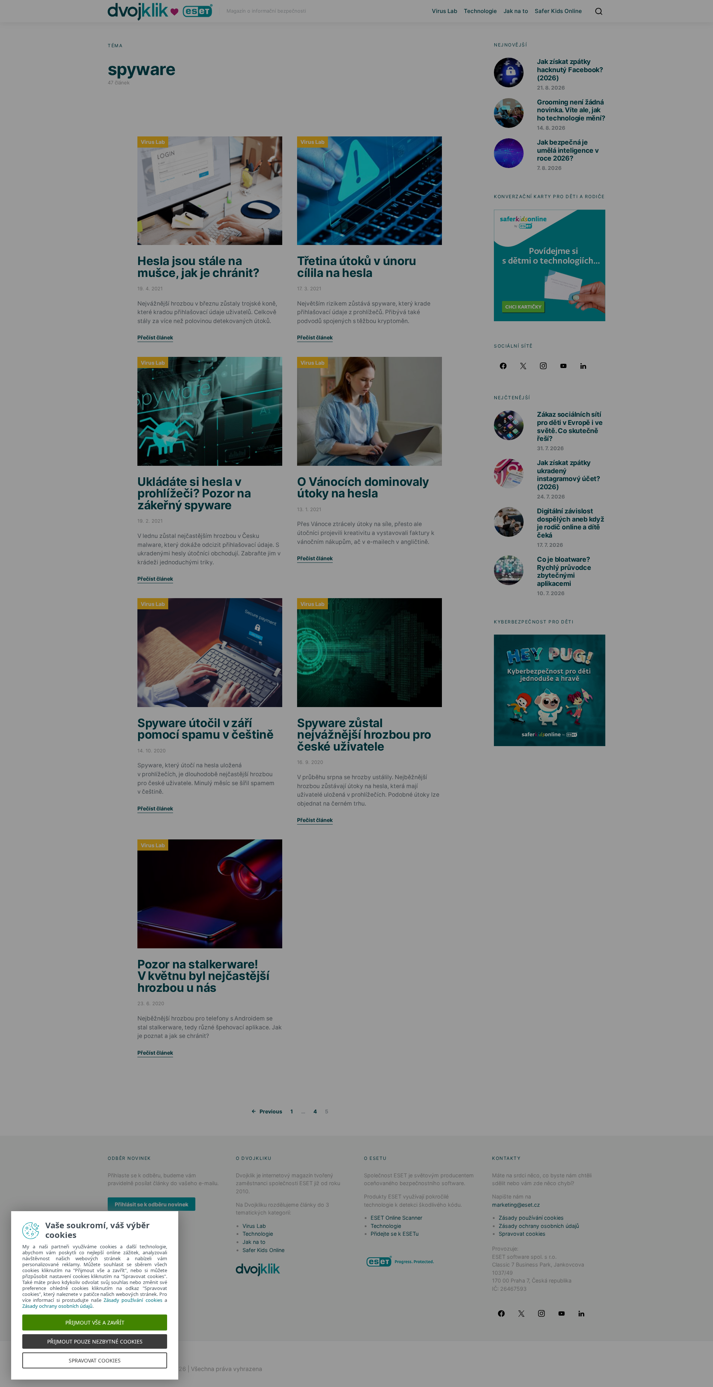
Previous (271, 1111)
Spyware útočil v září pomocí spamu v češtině (205, 729)
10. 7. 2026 (550, 593)
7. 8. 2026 (549, 168)
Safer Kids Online (558, 10)
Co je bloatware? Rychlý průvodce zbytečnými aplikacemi (564, 571)
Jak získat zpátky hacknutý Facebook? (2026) (570, 69)
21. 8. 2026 (551, 87)
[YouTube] (563, 365)
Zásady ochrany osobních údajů (539, 1226)
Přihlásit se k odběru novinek (151, 1204)
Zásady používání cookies (531, 1218)
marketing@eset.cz (516, 1204)
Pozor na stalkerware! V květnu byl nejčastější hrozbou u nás (203, 976)
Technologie (480, 10)
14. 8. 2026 (551, 128)
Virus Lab (444, 10)
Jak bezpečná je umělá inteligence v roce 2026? (568, 150)
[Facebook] (503, 365)
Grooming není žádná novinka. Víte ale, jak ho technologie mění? (571, 110)
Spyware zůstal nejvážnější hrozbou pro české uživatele (364, 735)
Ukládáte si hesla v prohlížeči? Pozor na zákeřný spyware (194, 493)
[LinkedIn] (583, 365)
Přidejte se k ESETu (395, 1233)
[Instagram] (543, 365)
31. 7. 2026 (550, 448)
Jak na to (516, 10)
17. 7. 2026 (550, 545)
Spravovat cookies (522, 1233)
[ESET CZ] (401, 1261)
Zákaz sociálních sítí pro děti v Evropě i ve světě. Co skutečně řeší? (570, 426)
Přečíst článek (155, 337)
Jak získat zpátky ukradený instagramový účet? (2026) (568, 475)
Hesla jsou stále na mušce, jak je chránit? (198, 267)
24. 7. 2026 (551, 496)
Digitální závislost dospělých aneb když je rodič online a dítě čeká (570, 523)
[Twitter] (523, 365)
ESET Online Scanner (396, 1218)
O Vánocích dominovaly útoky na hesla (363, 487)
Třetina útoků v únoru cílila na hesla (356, 267)
